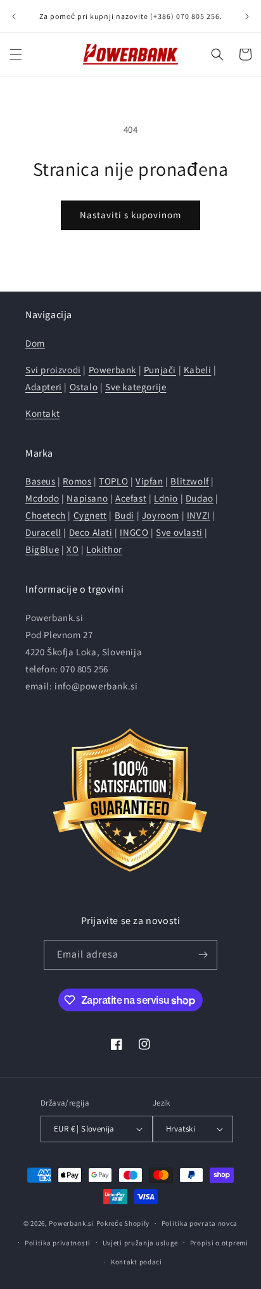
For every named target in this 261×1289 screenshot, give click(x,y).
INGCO (134, 532)
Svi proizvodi (53, 370)
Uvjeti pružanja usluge (140, 1242)
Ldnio (166, 498)
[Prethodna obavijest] (14, 16)
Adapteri (43, 387)
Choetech (45, 515)
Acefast (130, 498)
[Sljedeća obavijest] (247, 16)
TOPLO (113, 481)
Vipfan (149, 481)
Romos (77, 481)
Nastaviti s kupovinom (130, 215)
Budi (124, 515)
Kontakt (42, 413)
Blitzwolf (189, 481)
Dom (35, 343)
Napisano (87, 498)
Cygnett (90, 515)
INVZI (198, 515)
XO (73, 549)
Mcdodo (42, 498)
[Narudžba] (203, 955)
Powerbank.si (71, 1223)
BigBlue (42, 549)
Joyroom (160, 515)
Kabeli (198, 370)
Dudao (199, 498)
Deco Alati (91, 532)
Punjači (160, 370)
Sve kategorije (135, 387)
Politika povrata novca (200, 1223)
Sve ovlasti (179, 532)
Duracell (43, 532)
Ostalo (84, 387)
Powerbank (112, 370)
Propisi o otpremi (219, 1242)
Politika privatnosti (58, 1242)
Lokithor (104, 549)
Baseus (40, 481)
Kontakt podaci (136, 1261)
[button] (16, 54)
